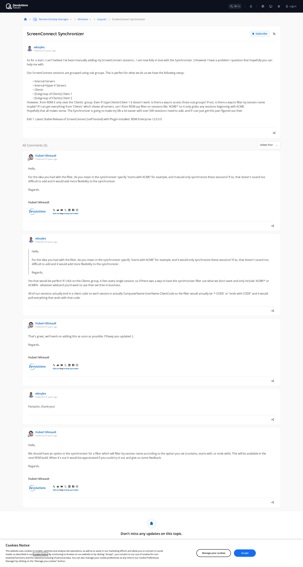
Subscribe (261, 33)
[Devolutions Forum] (17, 6)
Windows (83, 19)
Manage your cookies (213, 553)
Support (101, 19)
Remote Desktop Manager (54, 19)
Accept (245, 553)
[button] (275, 145)
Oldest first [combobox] (266, 144)
